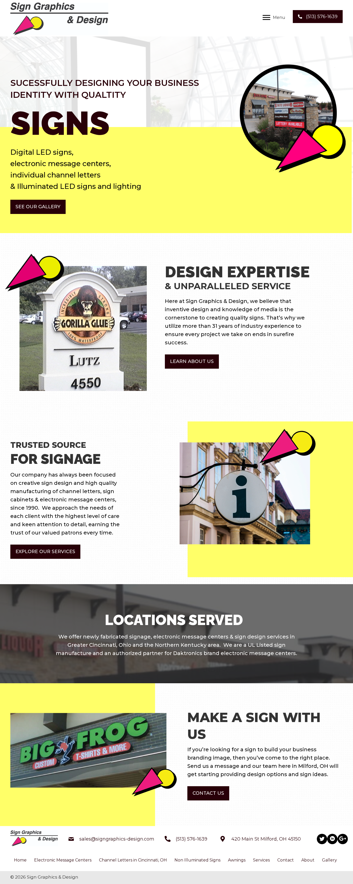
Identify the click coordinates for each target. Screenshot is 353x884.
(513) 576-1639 (191, 839)
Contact (285, 860)
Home (20, 860)
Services (261, 860)
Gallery (329, 860)
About (307, 860)
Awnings (236, 860)
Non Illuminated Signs (197, 860)
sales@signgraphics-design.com (116, 839)
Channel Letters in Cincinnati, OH (133, 860)
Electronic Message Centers (62, 860)
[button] (273, 17)
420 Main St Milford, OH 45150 (266, 839)
